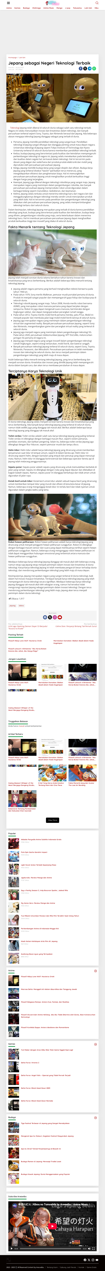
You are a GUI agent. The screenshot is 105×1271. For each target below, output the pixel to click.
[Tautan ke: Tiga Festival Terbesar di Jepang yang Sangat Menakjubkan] (13, 1127)
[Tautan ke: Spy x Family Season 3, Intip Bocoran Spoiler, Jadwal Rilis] (13, 894)
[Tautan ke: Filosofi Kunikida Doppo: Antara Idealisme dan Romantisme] (13, 1031)
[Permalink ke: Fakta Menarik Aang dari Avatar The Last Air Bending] (83, 773)
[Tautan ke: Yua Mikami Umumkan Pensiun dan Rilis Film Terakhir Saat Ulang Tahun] (13, 920)
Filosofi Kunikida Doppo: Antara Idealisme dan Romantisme (45, 1027)
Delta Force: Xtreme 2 (30, 1063)
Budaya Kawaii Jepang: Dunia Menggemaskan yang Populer (45, 1174)
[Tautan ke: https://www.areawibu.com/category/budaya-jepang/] (95, 1117)
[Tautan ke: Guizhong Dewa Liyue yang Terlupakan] (13, 958)
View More (52, 820)
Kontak (81, 1267)
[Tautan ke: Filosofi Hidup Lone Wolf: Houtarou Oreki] (13, 980)
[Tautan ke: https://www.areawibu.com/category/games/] (95, 1044)
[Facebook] (45, 617)
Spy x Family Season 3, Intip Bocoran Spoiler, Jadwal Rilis (44, 890)
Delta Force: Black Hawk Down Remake (37, 1101)
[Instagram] (55, 617)
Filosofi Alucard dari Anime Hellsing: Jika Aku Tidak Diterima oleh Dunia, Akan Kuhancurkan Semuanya (58, 1016)
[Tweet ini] (85, 68)
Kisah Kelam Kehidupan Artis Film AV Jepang (39, 941)
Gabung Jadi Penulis (68, 1267)
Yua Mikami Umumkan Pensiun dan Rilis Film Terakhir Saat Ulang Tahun (50, 916)
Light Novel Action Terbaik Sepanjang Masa (38, 865)
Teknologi (15, 127)
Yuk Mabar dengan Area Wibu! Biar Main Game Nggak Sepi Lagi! (47, 1050)
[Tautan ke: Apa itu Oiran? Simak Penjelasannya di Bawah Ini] (13, 1152)
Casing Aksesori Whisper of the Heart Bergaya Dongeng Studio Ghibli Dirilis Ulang (21, 709)
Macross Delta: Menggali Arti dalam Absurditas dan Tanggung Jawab (49, 989)
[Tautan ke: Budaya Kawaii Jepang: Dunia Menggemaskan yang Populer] (13, 1178)
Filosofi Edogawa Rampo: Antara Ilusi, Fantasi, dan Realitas (45, 1002)
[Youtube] (60, 617)
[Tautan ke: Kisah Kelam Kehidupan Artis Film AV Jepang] (13, 945)
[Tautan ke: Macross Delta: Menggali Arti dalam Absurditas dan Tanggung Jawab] (13, 993)
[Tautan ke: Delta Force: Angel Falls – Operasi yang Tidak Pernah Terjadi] (13, 1079)
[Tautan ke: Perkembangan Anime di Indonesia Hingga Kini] (13, 932)
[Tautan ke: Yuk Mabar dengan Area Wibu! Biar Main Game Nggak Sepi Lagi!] (13, 1054)
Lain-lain (11, 69)
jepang (12, 605)
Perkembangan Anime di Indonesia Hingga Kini (40, 929)
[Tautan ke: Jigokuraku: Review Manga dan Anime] (13, 881)
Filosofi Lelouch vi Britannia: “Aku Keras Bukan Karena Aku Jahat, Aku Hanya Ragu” (27, 650)
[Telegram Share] (90, 68)
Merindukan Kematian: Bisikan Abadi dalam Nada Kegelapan (74, 642)
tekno (21, 605)
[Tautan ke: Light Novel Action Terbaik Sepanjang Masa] (13, 869)
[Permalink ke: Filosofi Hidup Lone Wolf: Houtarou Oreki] (22, 672)
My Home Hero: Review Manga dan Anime (38, 903)
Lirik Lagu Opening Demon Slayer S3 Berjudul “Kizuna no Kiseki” (27, 626)
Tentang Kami (52, 1267)
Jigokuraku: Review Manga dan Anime (36, 878)
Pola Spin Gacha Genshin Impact (34, 852)
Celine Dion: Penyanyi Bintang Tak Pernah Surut (76, 625)
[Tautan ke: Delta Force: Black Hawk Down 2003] (13, 1092)
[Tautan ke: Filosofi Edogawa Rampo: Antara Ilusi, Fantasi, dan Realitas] (13, 1006)
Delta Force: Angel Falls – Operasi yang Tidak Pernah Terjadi (45, 1075)
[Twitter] (50, 617)
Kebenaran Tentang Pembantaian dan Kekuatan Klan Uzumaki (22, 810)
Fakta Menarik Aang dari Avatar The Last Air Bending (81, 784)
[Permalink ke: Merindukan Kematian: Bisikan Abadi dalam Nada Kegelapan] (52, 672)
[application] (52, 1226)
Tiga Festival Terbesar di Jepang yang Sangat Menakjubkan (45, 1123)
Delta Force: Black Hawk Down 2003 (35, 1088)
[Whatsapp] (94, 68)
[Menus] (8, 3)
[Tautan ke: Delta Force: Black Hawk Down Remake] (13, 1104)
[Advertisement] (52, 31)
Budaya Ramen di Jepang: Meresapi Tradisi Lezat (41, 1161)
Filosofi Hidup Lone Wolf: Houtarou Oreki (25, 641)
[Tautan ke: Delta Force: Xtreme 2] (13, 1066)
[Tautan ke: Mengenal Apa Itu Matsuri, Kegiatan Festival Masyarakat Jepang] (13, 1140)
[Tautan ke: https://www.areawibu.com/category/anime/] (95, 971)
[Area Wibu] (53, 3)
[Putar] (11, 1248)
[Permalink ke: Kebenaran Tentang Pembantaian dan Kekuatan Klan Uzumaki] (22, 798)
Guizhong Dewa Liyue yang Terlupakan (36, 954)
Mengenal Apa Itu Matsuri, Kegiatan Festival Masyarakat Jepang (47, 1136)
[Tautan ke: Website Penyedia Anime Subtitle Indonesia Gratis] (13, 843)
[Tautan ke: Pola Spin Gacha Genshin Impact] (13, 856)
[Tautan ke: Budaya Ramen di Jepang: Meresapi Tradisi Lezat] (13, 1165)
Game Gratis (91, 1267)
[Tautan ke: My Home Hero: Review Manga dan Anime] (13, 907)
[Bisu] (89, 1248)
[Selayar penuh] (93, 1248)
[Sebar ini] (81, 68)
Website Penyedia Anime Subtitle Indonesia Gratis (41, 839)
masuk (21, 726)
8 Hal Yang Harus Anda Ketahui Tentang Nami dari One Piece (51, 784)
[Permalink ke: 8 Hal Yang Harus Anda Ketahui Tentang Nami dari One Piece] (52, 773)
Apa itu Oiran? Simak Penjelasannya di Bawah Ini (41, 1149)
